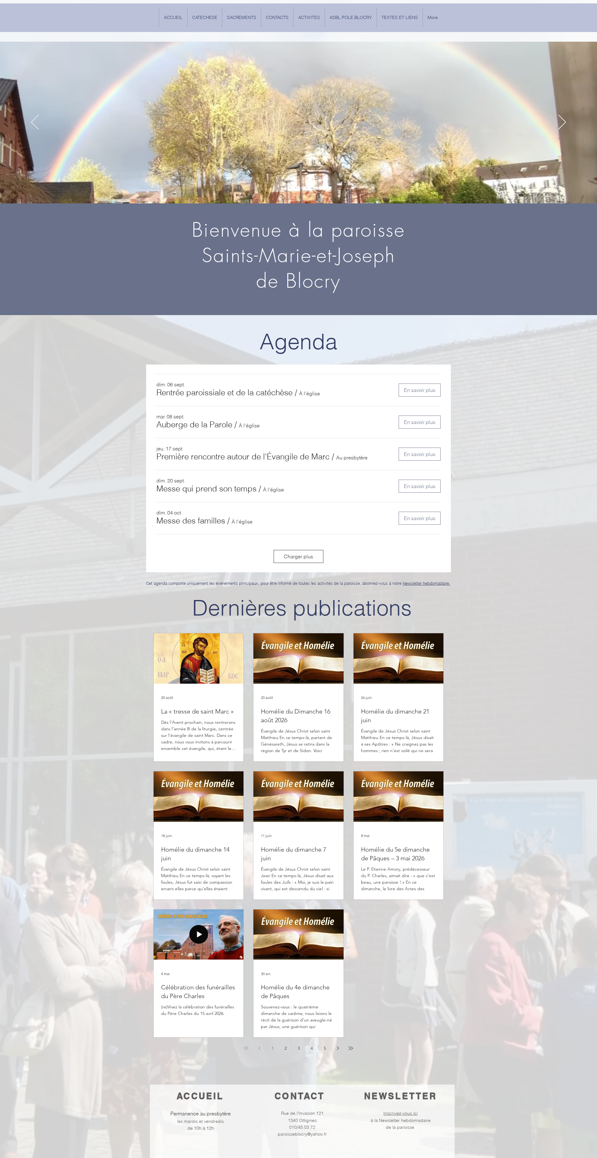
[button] (400, 17)
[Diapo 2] (307, 188)
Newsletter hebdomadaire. (426, 583)
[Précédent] (35, 122)
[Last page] (350, 1048)
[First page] (246, 1048)
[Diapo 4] (296, 188)
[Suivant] (562, 122)
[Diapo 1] (290, 188)
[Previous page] (259, 1048)
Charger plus (298, 556)
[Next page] (337, 1048)
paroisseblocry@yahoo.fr (302, 1134)
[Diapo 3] (301, 188)
